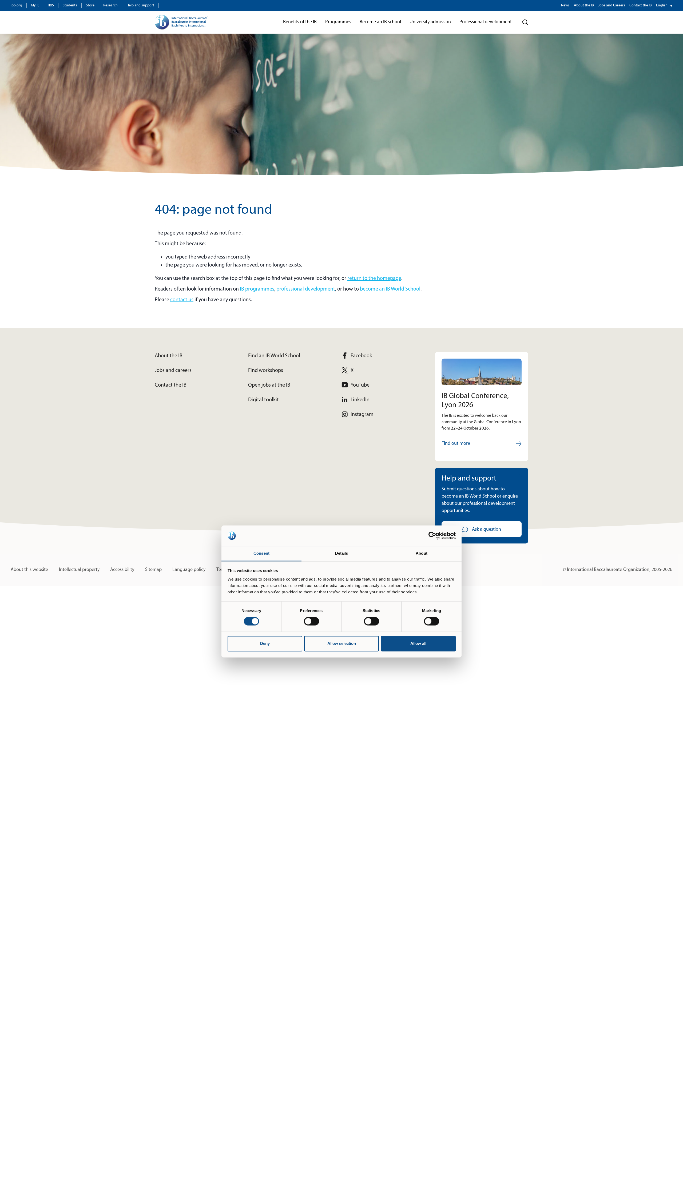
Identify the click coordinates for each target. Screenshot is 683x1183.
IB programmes (257, 289)
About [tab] (421, 553)
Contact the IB (640, 5)
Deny (265, 643)
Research (110, 5)
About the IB (584, 5)
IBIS (51, 5)
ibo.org (16, 5)
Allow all (418, 643)
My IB (35, 5)
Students (70, 5)
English (662, 5)
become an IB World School (390, 289)
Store (90, 5)
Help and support (140, 5)
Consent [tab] (261, 553)
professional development (305, 289)
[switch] (311, 621)
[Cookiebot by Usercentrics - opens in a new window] (432, 536)
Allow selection (341, 643)
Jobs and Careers (611, 5)
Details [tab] (341, 553)
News (565, 5)
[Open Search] (525, 22)
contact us (181, 300)
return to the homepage (374, 278)
